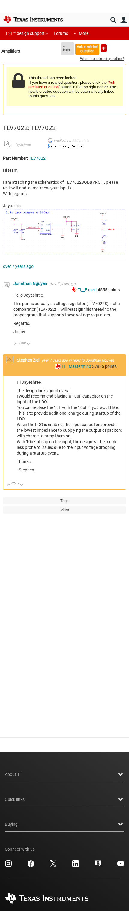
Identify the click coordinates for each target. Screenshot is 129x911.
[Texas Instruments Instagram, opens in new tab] (8, 865)
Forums (61, 33)
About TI (13, 774)
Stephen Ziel (28, 360)
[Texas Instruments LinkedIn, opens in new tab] (75, 865)
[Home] (33, 19)
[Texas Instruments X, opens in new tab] (53, 865)
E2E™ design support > (27, 33)
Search (113, 20)
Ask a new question (104, 48)
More (83, 33)
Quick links (15, 799)
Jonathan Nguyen (31, 283)
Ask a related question (87, 49)
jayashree (23, 144)
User (123, 20)
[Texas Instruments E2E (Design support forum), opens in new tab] (98, 865)
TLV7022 (37, 158)
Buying (11, 824)
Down (29, 344)
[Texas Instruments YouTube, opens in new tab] (120, 865)
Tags (64, 500)
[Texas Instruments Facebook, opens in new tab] (30, 865)
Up (16, 344)
